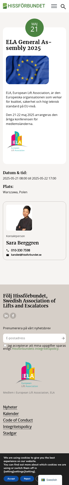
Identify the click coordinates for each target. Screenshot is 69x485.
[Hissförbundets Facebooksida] (13, 317)
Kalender (11, 414)
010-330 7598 (20, 250)
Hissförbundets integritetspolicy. (35, 348)
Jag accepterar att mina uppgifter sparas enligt (34, 347)
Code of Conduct (18, 420)
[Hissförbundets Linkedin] (6, 317)
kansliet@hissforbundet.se (26, 255)
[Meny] (54, 6)
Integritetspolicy (17, 427)
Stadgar (10, 433)
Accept (11, 478)
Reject (27, 478)
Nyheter (10, 407)
